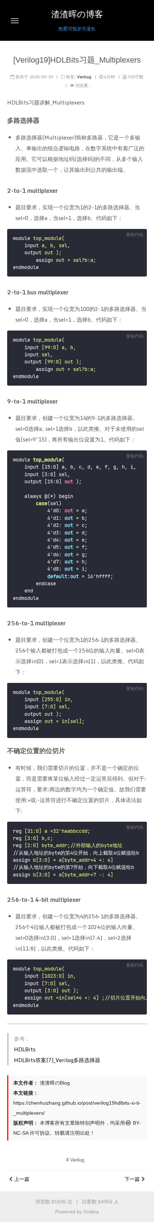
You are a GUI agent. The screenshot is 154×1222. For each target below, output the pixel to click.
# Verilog (75, 1160)
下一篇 (132, 1179)
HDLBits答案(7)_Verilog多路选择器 (57, 1060)
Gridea (91, 1211)
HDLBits (24, 1049)
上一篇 (21, 1179)
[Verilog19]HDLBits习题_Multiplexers (77, 59)
